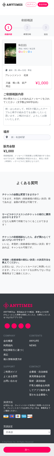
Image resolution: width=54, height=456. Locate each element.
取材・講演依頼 (37, 381)
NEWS (32, 345)
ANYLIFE (34, 341)
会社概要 (8, 341)
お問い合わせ (10, 381)
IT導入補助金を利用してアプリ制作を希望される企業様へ (39, 390)
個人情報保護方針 (12, 359)
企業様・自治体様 (38, 372)
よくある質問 (10, 376)
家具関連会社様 (37, 376)
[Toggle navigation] (50, 4)
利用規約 (8, 345)
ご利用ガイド (10, 372)
